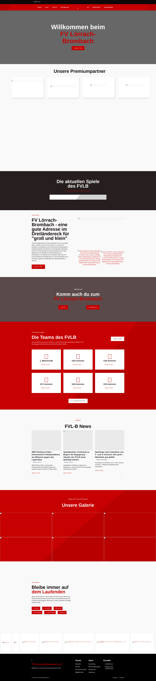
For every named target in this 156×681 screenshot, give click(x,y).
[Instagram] (123, 2)
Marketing (96, 7)
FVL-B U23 (58, 608)
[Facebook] (119, 2)
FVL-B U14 (62, 612)
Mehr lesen (46, 364)
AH (88, 7)
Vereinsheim (108, 7)
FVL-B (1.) (36, 608)
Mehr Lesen (36, 473)
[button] (79, 258)
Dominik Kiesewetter (101, 459)
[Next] (122, 475)
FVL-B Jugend (37, 612)
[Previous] (34, 475)
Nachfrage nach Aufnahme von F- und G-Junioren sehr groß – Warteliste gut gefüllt (109, 454)
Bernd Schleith (37, 462)
